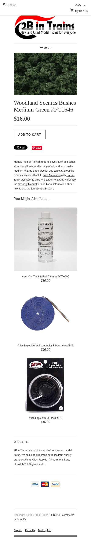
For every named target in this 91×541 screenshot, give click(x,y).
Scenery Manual (27, 184)
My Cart (81, 11)
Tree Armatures (52, 175)
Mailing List (44, 530)
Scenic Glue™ (34, 179)
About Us (30, 530)
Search (18, 530)
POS (52, 515)
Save (38, 147)
